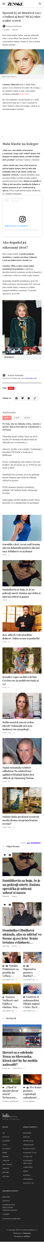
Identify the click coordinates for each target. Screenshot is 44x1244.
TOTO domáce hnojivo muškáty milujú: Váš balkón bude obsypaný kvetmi (19, 490)
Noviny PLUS (28, 1141)
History (5, 1172)
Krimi (25, 1171)
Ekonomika (28, 1179)
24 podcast (27, 1157)
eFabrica (27, 1236)
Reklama (6, 1197)
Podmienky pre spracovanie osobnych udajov (9, 1207)
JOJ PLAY (5, 1137)
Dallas (11, 388)
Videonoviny (28, 1145)
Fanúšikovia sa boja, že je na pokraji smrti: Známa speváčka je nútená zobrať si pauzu (20, 477)
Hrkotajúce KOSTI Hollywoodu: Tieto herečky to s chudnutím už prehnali (21, 501)
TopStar (5, 1161)
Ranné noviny (29, 1149)
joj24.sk (26, 1137)
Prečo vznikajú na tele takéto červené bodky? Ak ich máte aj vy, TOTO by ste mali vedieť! (21, 464)
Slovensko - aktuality (28, 1162)
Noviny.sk (27, 1133)
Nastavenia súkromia (11, 1219)
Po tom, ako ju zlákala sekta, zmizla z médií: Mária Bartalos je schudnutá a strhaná (21, 426)
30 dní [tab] (27, 418)
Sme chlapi (7, 1164)
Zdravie (5, 1168)
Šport (4, 1153)
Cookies (5, 1214)
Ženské (5, 1157)
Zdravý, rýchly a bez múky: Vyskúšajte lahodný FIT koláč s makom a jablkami (22, 452)
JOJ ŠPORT (6, 1141)
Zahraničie (28, 1167)
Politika (26, 1175)
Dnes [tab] (7, 418)
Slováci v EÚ (28, 1183)
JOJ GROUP (6, 1149)
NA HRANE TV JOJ (29, 1153)
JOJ (3, 1133)
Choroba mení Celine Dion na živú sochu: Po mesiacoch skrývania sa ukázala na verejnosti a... (19, 439)
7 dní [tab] (16, 418)
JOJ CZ (4, 1145)
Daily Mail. (24, 94)
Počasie (5, 1176)
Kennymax (27, 1233)
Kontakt (6, 1201)
